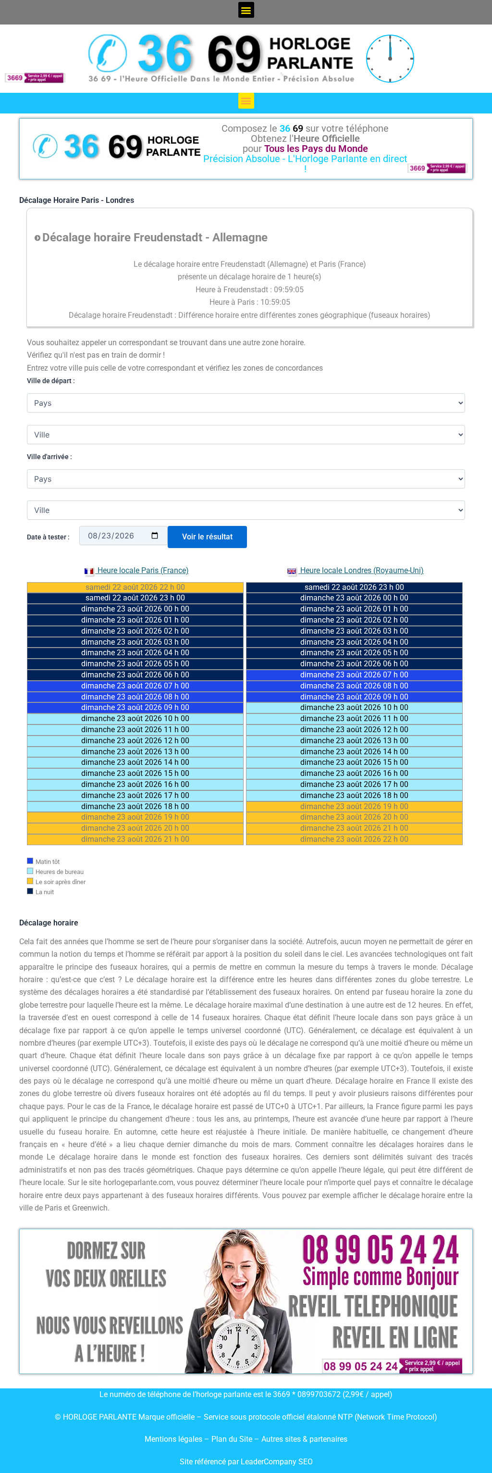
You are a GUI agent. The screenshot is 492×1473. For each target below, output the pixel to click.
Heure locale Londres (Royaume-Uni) (361, 570)
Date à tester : (48, 537)
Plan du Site (232, 1439)
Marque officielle (166, 1417)
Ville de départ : (51, 381)
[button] (246, 10)
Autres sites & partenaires (304, 1439)
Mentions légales (173, 1439)
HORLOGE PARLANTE (99, 1417)
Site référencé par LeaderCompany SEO (246, 1461)
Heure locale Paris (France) (142, 570)
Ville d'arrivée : (49, 457)
